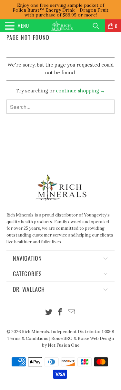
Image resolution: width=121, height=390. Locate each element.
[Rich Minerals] (61, 26)
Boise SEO (62, 338)
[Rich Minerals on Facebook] (60, 313)
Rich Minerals (35, 331)
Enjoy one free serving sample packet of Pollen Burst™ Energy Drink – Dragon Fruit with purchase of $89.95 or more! (60, 10)
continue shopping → (80, 91)
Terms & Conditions (27, 338)
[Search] (98, 26)
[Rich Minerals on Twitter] (49, 313)
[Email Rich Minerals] (71, 313)
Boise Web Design (96, 338)
